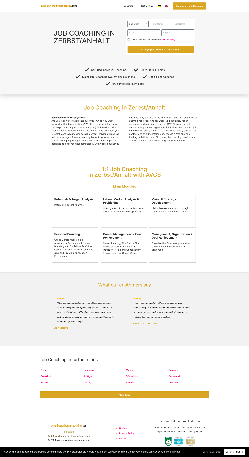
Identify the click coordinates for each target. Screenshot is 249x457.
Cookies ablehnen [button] (212, 452)
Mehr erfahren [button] (173, 452)
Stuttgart (88, 376)
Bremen (130, 382)
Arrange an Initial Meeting (189, 6)
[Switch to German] (159, 6)
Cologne (173, 370)
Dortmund (174, 376)
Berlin (44, 370)
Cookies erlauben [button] (234, 452)
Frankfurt (46, 376)
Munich (130, 370)
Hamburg (88, 370)
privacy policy (168, 39)
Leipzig (87, 382)
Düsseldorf (132, 376)
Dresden (173, 382)
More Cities (124, 395)
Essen (44, 382)
